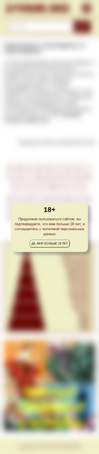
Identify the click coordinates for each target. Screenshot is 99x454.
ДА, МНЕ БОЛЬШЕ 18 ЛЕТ (49, 243)
